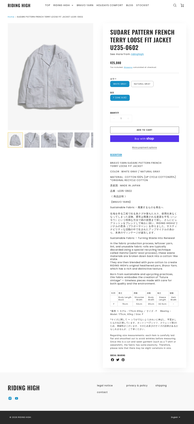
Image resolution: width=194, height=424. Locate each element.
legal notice (105, 385)
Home (11, 16)
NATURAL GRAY (142, 84)
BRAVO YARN (85, 5)
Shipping (128, 67)
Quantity (114, 113)
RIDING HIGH (61, 5)
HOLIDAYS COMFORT (109, 5)
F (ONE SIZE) (120, 97)
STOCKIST (142, 5)
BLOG (129, 5)
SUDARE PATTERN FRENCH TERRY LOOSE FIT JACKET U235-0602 (50, 16)
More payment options (144, 147)
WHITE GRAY (119, 84)
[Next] (95, 76)
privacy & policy (137, 385)
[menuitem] (47, 5)
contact (102, 392)
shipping (161, 385)
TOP (47, 5)
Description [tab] (116, 154)
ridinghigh (137, 54)
